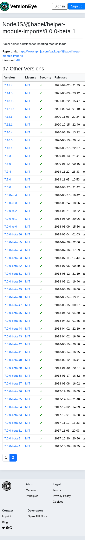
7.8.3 (7, 156)
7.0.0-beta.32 (13, 422)
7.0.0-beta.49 (13, 289)
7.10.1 (8, 148)
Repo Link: (10, 51)
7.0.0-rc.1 (10, 218)
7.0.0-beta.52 (13, 265)
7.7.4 (7, 171)
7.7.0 (7, 179)
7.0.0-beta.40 (13, 360)
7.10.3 (8, 140)
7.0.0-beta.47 (13, 305)
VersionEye (23, 6)
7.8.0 (7, 163)
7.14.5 (8, 93)
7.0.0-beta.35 (13, 399)
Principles (32, 495)
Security (45, 77)
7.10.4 (8, 132)
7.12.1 (8, 124)
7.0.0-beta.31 (13, 430)
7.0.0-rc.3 (10, 203)
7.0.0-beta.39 (13, 367)
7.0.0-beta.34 (13, 407)
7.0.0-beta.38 (13, 375)
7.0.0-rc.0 (10, 226)
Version (9, 77)
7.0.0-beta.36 (13, 391)
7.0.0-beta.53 (13, 258)
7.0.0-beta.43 (13, 336)
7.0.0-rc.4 (10, 195)
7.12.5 (8, 116)
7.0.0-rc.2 (10, 210)
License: (8, 60)
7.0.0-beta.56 (13, 234)
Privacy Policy (62, 495)
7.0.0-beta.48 (13, 297)
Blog (5, 522)
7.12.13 (9, 108)
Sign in (59, 6)
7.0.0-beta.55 (13, 242)
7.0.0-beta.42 (13, 344)
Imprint (6, 516)
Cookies (58, 501)
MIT (18, 60)
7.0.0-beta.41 (13, 352)
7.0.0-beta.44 (13, 328)
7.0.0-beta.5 (12, 438)
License (30, 77)
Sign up (76, 6)
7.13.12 (9, 101)
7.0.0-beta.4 (12, 446)
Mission (31, 490)
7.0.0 (7, 187)
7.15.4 (8, 85)
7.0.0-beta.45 (13, 320)
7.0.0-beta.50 (13, 281)
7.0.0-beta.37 (13, 383)
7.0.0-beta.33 (13, 415)
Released (60, 77)
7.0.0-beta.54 (13, 250)
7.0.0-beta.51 (13, 273)
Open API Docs (37, 516)
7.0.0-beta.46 (13, 313)
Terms (57, 490)
